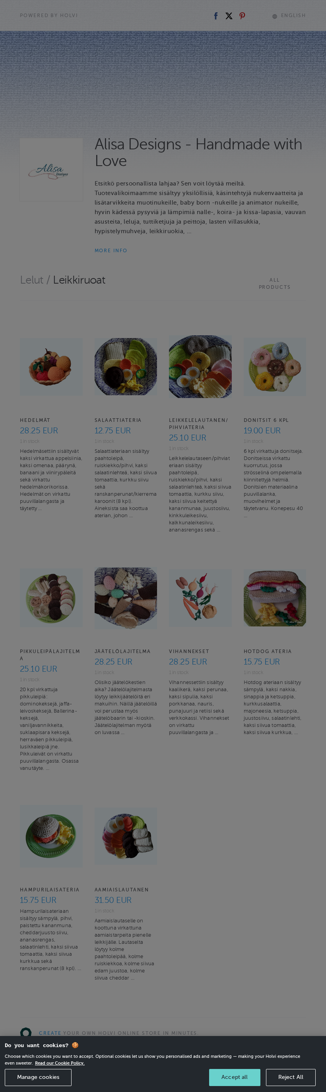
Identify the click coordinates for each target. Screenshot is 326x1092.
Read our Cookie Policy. (60, 1063)
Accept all (234, 1077)
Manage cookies (38, 1077)
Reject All (290, 1077)
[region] (163, 1064)
